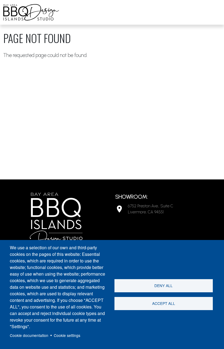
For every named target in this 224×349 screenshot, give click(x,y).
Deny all (163, 285)
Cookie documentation (29, 335)
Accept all (163, 303)
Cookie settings (67, 335)
